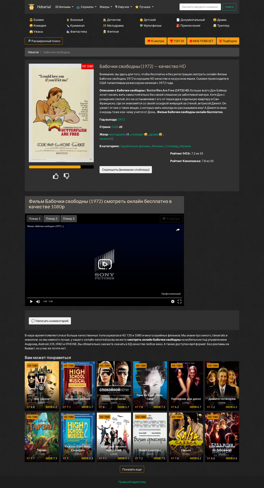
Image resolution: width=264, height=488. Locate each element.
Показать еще (132, 469)
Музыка (185, 146)
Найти (229, 6)
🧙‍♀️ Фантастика (76, 31)
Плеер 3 (68, 218)
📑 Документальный (189, 19)
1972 (121, 119)
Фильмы (158, 146)
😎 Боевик (36, 19)
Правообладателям (132, 482)
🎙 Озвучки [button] (122, 6)
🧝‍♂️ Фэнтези (111, 31)
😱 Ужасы (36, 31)
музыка (105, 138)
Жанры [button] (105, 6)
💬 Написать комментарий (49, 321)
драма (154, 134)
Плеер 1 (34, 218)
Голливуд (172, 146)
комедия (137, 134)
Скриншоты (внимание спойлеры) (125, 169)
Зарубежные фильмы (135, 146)
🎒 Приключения (188, 25)
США (115, 126)
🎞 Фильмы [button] (63, 6)
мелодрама (117, 134)
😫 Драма (219, 19)
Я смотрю (172, 218)
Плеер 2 (51, 218)
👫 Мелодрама (113, 25)
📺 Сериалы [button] (85, 6)
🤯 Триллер (221, 25)
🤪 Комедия (37, 25)
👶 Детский (148, 19)
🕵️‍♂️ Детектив (112, 19)
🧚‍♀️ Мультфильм (150, 25)
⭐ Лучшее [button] (143, 6)
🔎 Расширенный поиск (43, 41)
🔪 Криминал (75, 25)
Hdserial (44, 6)
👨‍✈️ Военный (74, 19)
